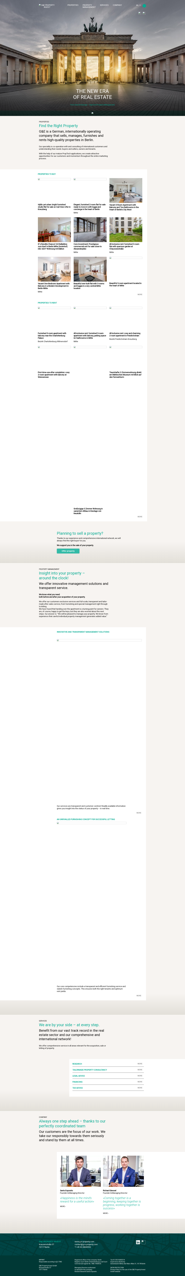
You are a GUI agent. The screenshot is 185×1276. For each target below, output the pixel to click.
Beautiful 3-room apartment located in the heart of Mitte (125, 284)
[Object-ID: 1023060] (54, 347)
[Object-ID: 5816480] (54, 281)
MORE (140, 294)
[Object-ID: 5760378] (125, 258)
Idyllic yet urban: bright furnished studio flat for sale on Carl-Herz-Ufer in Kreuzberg (54, 206)
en (140, 5)
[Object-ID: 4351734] (90, 179)
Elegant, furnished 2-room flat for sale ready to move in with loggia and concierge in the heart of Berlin (90, 206)
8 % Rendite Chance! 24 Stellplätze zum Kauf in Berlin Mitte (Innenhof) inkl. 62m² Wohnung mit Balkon (53, 246)
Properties (72, 5)
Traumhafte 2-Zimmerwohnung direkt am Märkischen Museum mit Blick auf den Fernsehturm (125, 374)
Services (104, 5)
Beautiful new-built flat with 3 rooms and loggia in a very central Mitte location (89, 285)
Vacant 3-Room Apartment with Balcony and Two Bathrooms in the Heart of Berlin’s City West (124, 207)
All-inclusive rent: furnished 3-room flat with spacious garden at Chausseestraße (124, 246)
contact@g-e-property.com (86, 1244)
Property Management (89, 6)
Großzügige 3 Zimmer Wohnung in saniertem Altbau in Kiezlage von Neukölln (88, 511)
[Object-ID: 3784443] (90, 281)
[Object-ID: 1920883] (90, 241)
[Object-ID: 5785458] (125, 241)
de (137, 5)
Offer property (68, 551)
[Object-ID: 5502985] (125, 202)
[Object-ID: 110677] (54, 308)
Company (117, 5)
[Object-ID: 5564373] (90, 347)
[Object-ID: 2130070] (125, 308)
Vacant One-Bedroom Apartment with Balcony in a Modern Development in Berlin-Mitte (54, 285)
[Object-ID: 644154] (125, 347)
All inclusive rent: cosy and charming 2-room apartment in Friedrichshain (124, 334)
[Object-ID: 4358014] (54, 179)
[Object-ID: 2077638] (90, 308)
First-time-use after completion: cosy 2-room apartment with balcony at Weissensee (54, 374)
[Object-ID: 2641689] (54, 241)
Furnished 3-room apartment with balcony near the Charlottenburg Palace (52, 335)
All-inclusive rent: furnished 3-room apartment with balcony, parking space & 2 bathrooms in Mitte (90, 335)
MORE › (63, 1206)
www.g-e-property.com (84, 1241)
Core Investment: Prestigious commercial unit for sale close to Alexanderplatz (88, 246)
